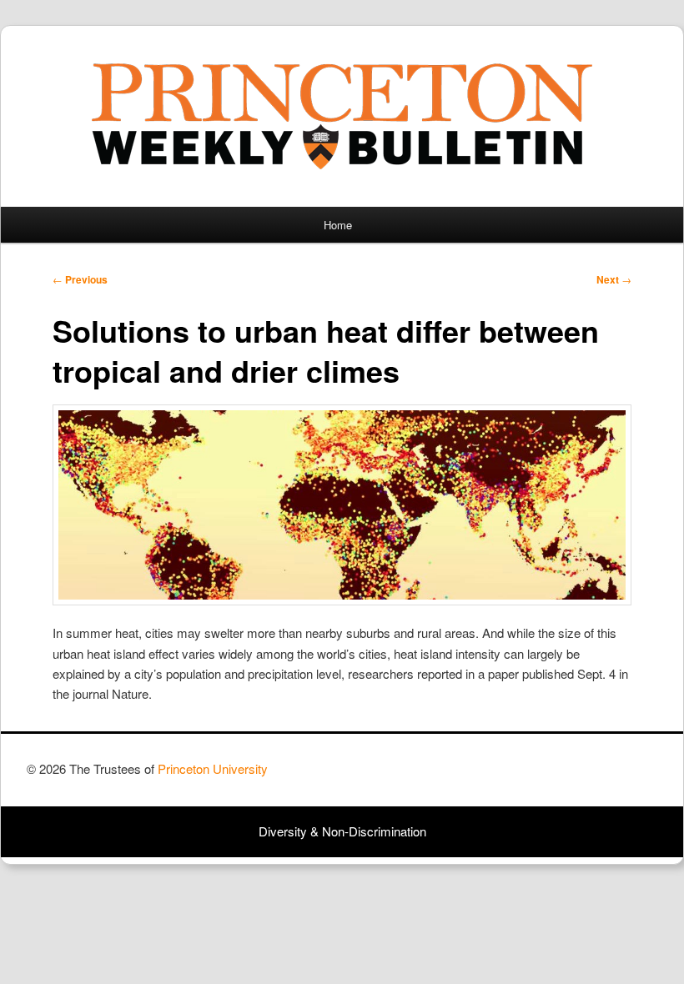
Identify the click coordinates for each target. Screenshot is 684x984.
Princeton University (595, 776)
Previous (80, 279)
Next (613, 279)
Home (338, 225)
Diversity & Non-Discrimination (342, 831)
